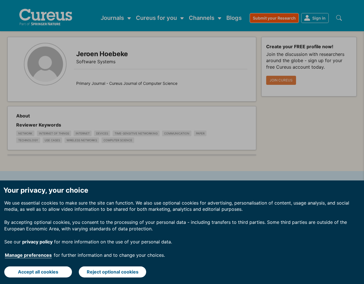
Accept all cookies (38, 272)
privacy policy (37, 242)
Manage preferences (28, 255)
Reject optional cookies (112, 272)
